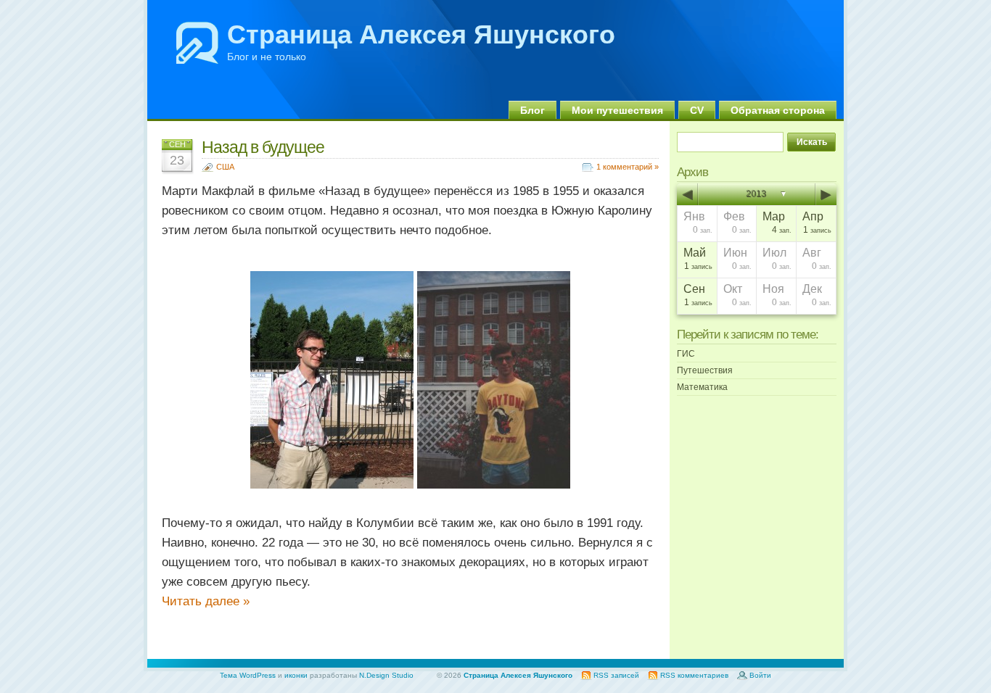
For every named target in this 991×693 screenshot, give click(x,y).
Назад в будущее (263, 147)
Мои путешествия (617, 110)
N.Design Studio (386, 675)
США (225, 166)
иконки (296, 675)
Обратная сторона (778, 110)
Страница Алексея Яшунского (421, 34)
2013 (757, 194)
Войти (760, 675)
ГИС (686, 354)
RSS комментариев (694, 675)
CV (697, 110)
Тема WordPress (248, 675)
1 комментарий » (627, 166)
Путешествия (705, 370)
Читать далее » (206, 601)
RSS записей (616, 675)
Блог (532, 110)
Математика (702, 387)
